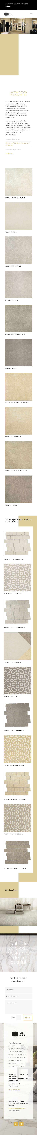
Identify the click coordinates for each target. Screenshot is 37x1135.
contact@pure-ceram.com (16, 1108)
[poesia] (18, 925)
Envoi (27, 1017)
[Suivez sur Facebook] (16, 1124)
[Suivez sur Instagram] (21, 1124)
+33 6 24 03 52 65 (14, 1089)
